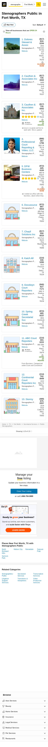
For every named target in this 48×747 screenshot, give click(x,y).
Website (25, 51)
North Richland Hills (5, 551)
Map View (10, 25)
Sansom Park (40, 550)
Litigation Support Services (5, 580)
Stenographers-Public (29, 48)
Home (4, 424)
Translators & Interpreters (23, 580)
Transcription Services (38, 575)
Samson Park (5, 557)
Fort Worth (17, 424)
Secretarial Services (30, 424)
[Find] (38, 4)
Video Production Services (37, 580)
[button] (44, 4)
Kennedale (29, 549)
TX (10, 424)
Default (40, 25)
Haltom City (18, 549)
